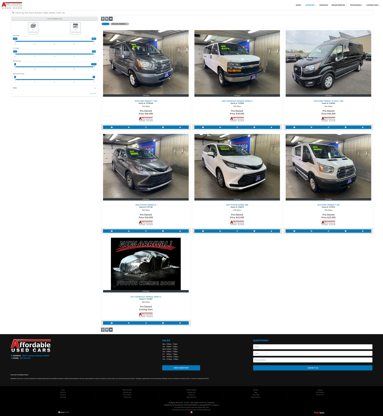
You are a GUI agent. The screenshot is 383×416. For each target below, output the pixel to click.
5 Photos (328, 199)
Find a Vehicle (127, 395)
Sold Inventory (255, 397)
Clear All (105, 24)
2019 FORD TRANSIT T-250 (328, 205)
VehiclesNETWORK (190, 405)
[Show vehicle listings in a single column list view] (103, 19)
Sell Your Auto (127, 392)
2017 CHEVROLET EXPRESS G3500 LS (145, 297)
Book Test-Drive (127, 390)
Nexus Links (320, 395)
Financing (323, 5)
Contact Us (312, 368)
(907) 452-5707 (25, 358)
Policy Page (255, 395)
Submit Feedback (191, 390)
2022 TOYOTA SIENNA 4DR (237, 205)
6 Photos (328, 95)
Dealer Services (338, 5)
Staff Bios (256, 390)
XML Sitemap (320, 392)
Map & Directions (191, 397)
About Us (63, 392)
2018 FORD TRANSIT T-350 (146, 101)
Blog (255, 392)
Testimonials (356, 5)
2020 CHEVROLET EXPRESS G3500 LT (237, 101)
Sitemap (320, 390)
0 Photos (146, 291)
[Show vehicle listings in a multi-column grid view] (111, 19)
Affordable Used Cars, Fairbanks (202, 402)
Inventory (310, 5)
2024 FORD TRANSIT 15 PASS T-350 (328, 101)
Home (298, 5)
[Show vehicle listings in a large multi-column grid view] (107, 19)
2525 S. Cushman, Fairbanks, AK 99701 (35, 356)
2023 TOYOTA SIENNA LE (145, 205)
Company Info (372, 5)
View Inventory (181, 368)
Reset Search (93, 93)
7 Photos (146, 95)
